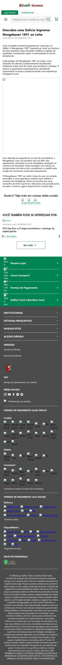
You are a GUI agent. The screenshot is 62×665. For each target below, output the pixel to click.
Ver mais (28, 245)
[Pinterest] (21, 394)
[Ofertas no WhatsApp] (8, 374)
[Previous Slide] (3, 236)
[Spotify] (17, 394)
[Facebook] (13, 394)
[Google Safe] (10, 562)
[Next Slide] (59, 236)
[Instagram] (5, 394)
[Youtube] (9, 394)
